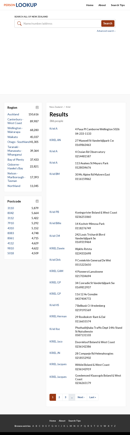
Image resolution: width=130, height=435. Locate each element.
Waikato (12, 137)
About (102, 4)
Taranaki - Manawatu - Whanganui (14, 150)
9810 (10, 248)
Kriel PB (54, 212)
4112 (10, 243)
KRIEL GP (55, 282)
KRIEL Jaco (55, 341)
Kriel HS (54, 305)
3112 (10, 218)
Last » (92, 397)
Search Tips (118, 4)
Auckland (13, 114)
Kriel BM (54, 174)
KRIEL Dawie (57, 248)
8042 (10, 213)
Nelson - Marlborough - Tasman (16, 177)
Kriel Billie (55, 223)
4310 (10, 228)
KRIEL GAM (56, 271)
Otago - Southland (18, 142)
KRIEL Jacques (58, 364)
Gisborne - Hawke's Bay (15, 166)
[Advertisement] (65, 63)
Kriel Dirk (55, 259)
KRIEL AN (55, 140)
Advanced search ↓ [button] (106, 31)
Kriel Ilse (54, 329)
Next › (81, 397)
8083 (10, 233)
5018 (10, 253)
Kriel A (53, 128)
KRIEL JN (54, 353)
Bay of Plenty (15, 159)
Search (107, 23)
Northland (13, 186)
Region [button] (12, 107)
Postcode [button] (14, 201)
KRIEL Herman (58, 316)
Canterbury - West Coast (15, 121)
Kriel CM (54, 235)
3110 (10, 208)
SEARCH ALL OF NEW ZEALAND (31, 16)
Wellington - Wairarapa (15, 130)
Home (89, 4)
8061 (10, 238)
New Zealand (55, 107)
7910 (10, 223)
